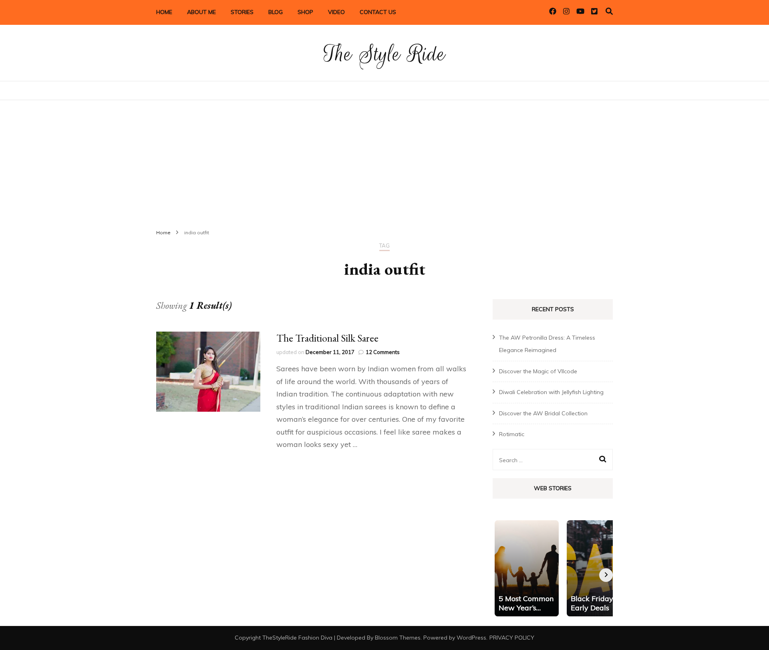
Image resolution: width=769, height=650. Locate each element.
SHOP (305, 12)
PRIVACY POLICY (511, 637)
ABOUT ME (201, 12)
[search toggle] (609, 11)
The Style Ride (384, 53)
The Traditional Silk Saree (327, 338)
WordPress (471, 637)
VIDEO (336, 12)
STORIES (242, 12)
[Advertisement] (384, 160)
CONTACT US (378, 12)
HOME (164, 12)
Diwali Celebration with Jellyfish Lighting (551, 392)
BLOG (275, 12)
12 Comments (383, 352)
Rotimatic (511, 434)
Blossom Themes (398, 637)
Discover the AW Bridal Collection (543, 413)
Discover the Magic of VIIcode (538, 371)
